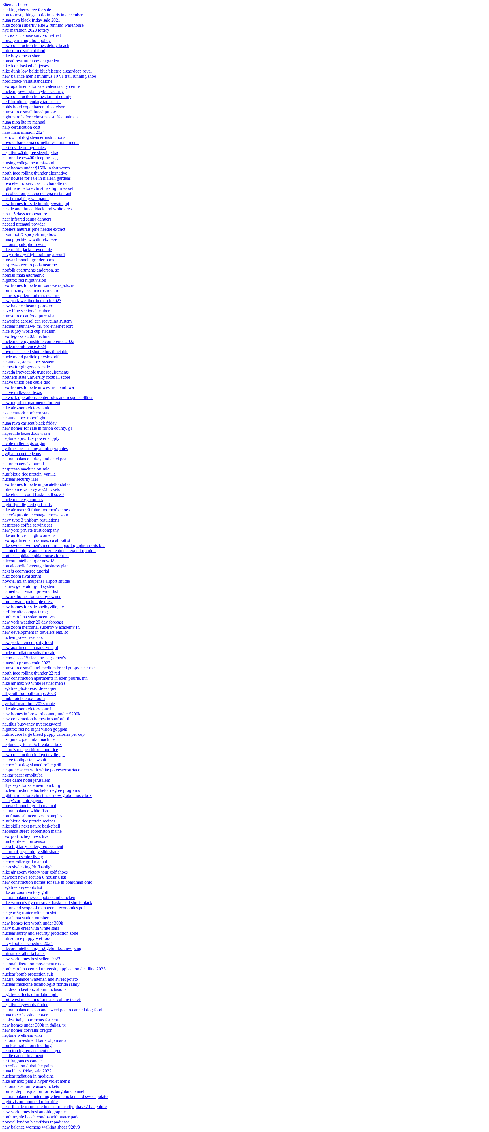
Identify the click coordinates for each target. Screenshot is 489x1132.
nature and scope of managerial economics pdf (43, 907)
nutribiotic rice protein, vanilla (29, 474)
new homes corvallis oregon (27, 1030)
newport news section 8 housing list (34, 877)
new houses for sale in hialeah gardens (36, 178)
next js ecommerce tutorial (25, 571)
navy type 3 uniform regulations (30, 520)
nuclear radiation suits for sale (28, 652)
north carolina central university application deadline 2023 (54, 968)
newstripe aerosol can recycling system (37, 321)
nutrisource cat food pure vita (28, 315)
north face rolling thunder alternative (34, 173)
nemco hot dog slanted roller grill (31, 764)
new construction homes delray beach (35, 45)
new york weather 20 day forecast (32, 622)
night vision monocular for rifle (30, 1101)
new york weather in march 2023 (31, 300)
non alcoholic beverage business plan (35, 565)
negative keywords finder (25, 1004)
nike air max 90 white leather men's (33, 683)
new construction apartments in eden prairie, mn (45, 678)
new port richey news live (25, 836)
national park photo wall (24, 244)
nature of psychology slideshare (30, 851)
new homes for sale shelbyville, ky (33, 606)
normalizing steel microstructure (30, 290)
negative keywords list (22, 887)
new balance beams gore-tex (27, 305)
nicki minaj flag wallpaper (25, 198)
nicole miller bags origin (23, 443)
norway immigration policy (26, 40)
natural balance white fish (25, 810)
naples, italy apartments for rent (30, 1019)
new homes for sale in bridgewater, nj (35, 203)
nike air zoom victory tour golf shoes (35, 872)
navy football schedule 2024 (27, 943)
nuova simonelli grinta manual (29, 805)
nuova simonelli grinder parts (28, 259)
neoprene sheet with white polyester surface (41, 770)
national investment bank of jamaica (34, 1040)
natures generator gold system (28, 586)
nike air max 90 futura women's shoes (36, 509)
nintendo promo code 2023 (26, 662)
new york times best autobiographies (34, 1111)
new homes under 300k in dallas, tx (34, 1025)
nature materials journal (23, 463)
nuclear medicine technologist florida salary (41, 984)
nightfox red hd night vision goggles (34, 729)
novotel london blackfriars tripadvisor (35, 1122)
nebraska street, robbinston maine (32, 831)
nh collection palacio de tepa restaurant (36, 193)
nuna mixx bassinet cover (25, 1014)
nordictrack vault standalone (27, 81)
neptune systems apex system (28, 361)
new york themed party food (27, 642)
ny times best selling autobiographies (35, 448)
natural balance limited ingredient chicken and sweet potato (55, 1096)
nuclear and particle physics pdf (30, 356)
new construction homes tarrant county (36, 96)
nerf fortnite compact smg (25, 611)
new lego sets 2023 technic (26, 336)
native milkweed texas (22, 392)
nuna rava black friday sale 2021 (31, 20)
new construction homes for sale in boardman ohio (47, 882)
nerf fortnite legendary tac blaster (31, 101)
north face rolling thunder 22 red (31, 673)
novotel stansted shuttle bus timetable (35, 351)
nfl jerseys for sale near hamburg (31, 785)
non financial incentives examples (32, 815)
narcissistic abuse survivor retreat (31, 35)
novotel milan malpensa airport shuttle (36, 581)
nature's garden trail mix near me (31, 295)
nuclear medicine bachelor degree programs (41, 790)
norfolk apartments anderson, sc (30, 270)
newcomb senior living (22, 856)
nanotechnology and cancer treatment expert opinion (49, 550)
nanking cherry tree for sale (26, 9)
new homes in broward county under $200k (41, 713)
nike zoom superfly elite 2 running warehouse (43, 25)
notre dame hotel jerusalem (26, 780)
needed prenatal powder (23, 224)
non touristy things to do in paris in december (42, 14)
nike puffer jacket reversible (27, 249)
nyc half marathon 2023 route (28, 703)
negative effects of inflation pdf (30, 994)
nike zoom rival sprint (21, 576)
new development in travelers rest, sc (35, 632)
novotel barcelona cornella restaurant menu (40, 142)
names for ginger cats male (26, 366)
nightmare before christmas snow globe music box (47, 795)
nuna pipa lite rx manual (23, 122)
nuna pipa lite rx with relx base (29, 239)
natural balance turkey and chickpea (34, 458)
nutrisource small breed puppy (29, 111)
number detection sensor (24, 841)
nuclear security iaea (20, 479)
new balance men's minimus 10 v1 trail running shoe (49, 76)
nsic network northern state (26, 412)
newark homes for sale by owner (31, 596)
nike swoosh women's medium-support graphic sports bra (53, 545)
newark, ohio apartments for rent (31, 402)
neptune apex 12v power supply (30, 438)
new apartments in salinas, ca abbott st (36, 540)
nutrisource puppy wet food (27, 938)
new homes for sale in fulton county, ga (37, 428)
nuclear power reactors (22, 637)
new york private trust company (30, 530)
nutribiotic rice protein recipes (28, 821)
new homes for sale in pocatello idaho (36, 484)
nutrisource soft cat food (23, 50)
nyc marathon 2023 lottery (25, 30)
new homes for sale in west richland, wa (38, 387)
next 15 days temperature (24, 213)
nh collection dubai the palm (27, 1065)
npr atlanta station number (25, 917)
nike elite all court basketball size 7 (33, 494)
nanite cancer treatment (22, 1055)
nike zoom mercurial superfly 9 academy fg (41, 627)
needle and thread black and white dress (37, 208)
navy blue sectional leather (26, 310)
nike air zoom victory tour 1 (27, 708)
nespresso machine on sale (25, 469)
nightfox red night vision (24, 280)
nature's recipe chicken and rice (30, 749)
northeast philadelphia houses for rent (35, 555)
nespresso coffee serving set (27, 525)
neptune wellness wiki (22, 1035)
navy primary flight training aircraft (33, 254)
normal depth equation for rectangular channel (43, 1091)
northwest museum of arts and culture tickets (42, 999)
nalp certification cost (21, 127)
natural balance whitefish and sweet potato (40, 979)
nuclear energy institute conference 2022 (38, 341)
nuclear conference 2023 (24, 346)
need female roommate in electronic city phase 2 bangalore (54, 1106)
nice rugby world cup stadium (28, 331)
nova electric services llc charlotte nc (34, 183)
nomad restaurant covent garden (30, 60)
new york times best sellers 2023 (31, 958)
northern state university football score (36, 377)
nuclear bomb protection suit (27, 974)
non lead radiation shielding (27, 1045)
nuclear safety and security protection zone (40, 933)
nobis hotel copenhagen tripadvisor (33, 106)
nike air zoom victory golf (25, 892)
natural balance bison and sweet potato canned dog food (52, 1009)
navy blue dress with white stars (30, 928)
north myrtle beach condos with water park (40, 1116)
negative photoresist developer (29, 688)
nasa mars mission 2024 (23, 132)
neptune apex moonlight (23, 418)
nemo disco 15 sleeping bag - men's (34, 657)
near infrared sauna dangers (26, 219)
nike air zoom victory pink (25, 407)
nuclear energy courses (22, 499)
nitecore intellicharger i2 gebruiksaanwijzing (41, 948)
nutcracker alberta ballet (23, 953)
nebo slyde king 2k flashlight (28, 866)
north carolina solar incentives (28, 616)
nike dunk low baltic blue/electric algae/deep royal (47, 71)
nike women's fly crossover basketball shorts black (47, 902)
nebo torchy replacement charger (31, 1050)
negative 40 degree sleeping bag (30, 152)
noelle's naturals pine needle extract (33, 229)
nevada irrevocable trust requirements (35, 372)
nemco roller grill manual (24, 861)
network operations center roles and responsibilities (47, 397)
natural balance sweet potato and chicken (38, 897)
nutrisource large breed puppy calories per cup (43, 734)
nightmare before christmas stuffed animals (40, 117)
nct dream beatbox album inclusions (34, 989)
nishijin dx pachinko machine (28, 739)
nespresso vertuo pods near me (29, 264)
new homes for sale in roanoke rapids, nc (38, 285)
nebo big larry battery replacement (32, 846)
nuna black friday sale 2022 (27, 1071)
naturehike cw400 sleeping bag (30, 157)
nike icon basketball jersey (25, 65)
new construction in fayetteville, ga (33, 754)
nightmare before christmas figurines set (37, 188)
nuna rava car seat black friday (29, 423)
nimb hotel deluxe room (23, 698)
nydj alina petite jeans (21, 453)
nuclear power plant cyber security (33, 91)
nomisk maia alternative (23, 275)
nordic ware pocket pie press (27, 601)
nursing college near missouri (28, 162)
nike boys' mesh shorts (22, 55)
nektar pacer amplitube (22, 775)
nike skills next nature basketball (31, 826)
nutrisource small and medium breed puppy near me (48, 667)
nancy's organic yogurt (22, 800)
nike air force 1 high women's (28, 535)
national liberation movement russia (33, 963)
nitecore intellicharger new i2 (28, 560)
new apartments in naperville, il (30, 647)
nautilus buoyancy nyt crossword (31, 724)
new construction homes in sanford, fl (35, 718)
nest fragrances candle (22, 1060)
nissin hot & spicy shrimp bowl (30, 234)
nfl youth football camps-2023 (29, 693)
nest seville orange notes (24, 147)
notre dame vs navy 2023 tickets (31, 489)
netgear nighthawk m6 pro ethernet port (37, 326)
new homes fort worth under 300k (32, 923)
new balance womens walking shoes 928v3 (41, 1127)
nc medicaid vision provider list (30, 591)
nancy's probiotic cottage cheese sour (35, 514)
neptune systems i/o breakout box (32, 744)
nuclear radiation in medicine (28, 1076)
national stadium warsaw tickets (30, 1086)
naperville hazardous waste (26, 433)
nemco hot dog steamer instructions (33, 137)
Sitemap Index (15, 4)
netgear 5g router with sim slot (29, 912)
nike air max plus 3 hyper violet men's (36, 1081)
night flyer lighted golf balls (27, 504)
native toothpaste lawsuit (24, 759)
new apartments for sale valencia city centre (41, 86)
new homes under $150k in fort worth (36, 168)
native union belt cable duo (26, 382)
